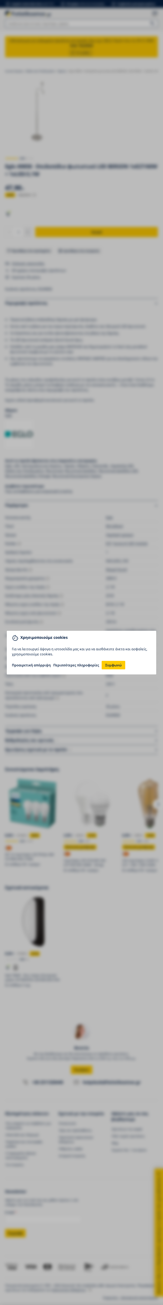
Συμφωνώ (113, 665)
